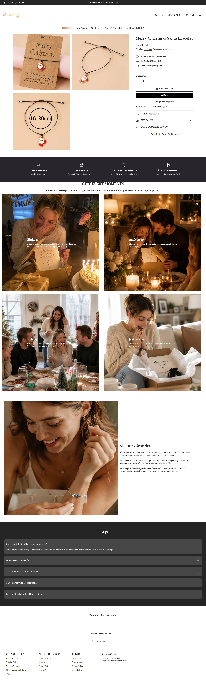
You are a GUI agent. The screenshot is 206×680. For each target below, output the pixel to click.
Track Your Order (12, 658)
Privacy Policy (44, 666)
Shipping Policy (12, 662)
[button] (187, 15)
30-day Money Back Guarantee (17, 670)
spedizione (148, 49)
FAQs (8, 674)
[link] (96, 28)
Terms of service (78, 662)
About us (42, 662)
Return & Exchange (13, 666)
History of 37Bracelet (47, 658)
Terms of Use (44, 670)
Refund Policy (77, 670)
